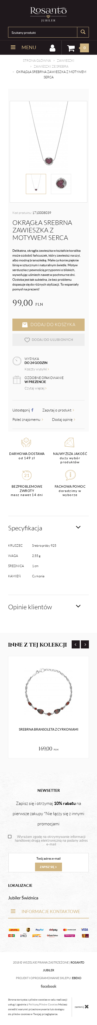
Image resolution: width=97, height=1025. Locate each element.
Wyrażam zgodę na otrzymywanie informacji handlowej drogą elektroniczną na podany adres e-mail (51, 840)
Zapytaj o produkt (57, 410)
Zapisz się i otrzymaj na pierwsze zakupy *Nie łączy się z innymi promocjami (48, 813)
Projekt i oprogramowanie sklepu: (48, 978)
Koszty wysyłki (36, 369)
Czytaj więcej (35, 388)
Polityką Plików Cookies (43, 1004)
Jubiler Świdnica (23, 897)
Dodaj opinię (62, 419)
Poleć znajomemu (26, 419)
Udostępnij (21, 410)
